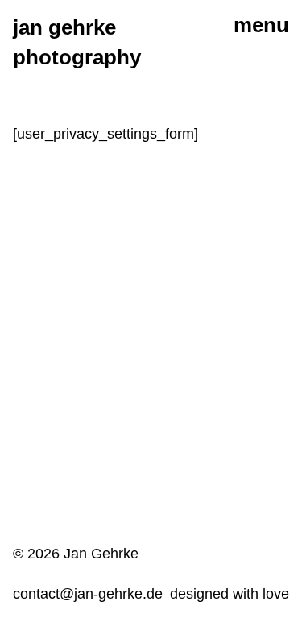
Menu (261, 25)
